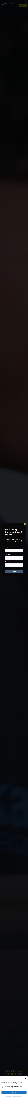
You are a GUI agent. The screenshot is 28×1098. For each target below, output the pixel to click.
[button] (26, 1078)
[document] (14, 549)
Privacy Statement (17, 1096)
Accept (14, 1092)
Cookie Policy (9, 1096)
